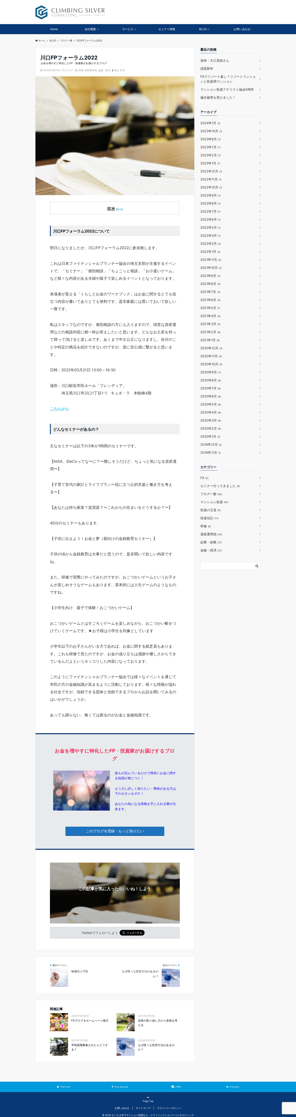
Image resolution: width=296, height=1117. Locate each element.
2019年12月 (211, 444)
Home (54, 29)
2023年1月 (210, 163)
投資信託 (209, 518)
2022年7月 (210, 211)
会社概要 (90, 29)
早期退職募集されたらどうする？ (89, 1047)
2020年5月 (210, 404)
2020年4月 (210, 412)
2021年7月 (210, 292)
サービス (128, 29)
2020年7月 (210, 388)
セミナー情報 (166, 29)
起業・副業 (211, 542)
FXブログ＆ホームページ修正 (90, 1020)
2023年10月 (211, 131)
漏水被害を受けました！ (218, 97)
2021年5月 (210, 308)
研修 (81, 70)
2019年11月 (210, 452)
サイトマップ (143, 1108)
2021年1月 (210, 340)
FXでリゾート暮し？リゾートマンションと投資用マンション (228, 79)
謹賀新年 (206, 69)
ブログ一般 (71, 70)
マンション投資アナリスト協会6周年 (227, 89)
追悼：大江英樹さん (214, 60)
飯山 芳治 (119, 70)
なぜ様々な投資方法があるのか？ (156, 1047)
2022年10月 (211, 187)
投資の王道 (210, 510)
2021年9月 (210, 276)
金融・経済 (104, 70)
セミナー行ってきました (220, 486)
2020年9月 (210, 372)
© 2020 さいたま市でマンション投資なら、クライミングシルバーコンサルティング (148, 1115)
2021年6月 (210, 300)
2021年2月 (210, 332)
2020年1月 (210, 436)
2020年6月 (210, 396)
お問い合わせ (242, 29)
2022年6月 (210, 219)
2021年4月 (210, 316)
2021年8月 (210, 284)
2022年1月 (210, 252)
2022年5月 (210, 227)
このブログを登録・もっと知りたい (115, 831)
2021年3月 (210, 324)
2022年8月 (210, 203)
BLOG (203, 29)
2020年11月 (211, 356)
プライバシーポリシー (169, 1108)
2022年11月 (210, 179)
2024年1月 (210, 123)
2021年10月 (211, 268)
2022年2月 (210, 244)
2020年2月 (210, 428)
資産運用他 (91, 70)
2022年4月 (210, 235)
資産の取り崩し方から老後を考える (157, 1023)
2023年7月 (210, 147)
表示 (119, 209)
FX (204, 478)
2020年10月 (211, 364)
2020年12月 (211, 348)
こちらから (59, 408)
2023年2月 (210, 155)
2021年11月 (210, 260)
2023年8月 (210, 139)
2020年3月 (210, 420)
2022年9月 (210, 195)
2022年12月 (211, 171)
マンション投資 (214, 502)
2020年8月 (210, 380)
